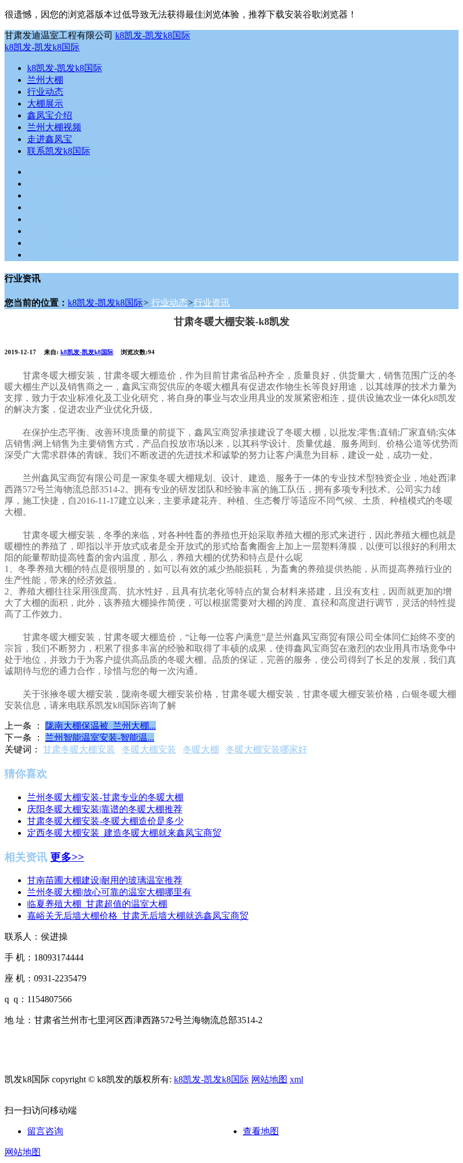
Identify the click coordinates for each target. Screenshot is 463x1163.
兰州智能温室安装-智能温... (99, 737)
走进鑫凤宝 (49, 139)
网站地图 (269, 1079)
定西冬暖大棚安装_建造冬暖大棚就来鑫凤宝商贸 (124, 833)
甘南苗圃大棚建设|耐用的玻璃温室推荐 (104, 880)
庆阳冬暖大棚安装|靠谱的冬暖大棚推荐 (104, 809)
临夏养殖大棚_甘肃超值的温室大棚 (97, 904)
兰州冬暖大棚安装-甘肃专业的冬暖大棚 (105, 797)
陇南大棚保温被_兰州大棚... (100, 725)
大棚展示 (45, 103)
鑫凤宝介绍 (49, 115)
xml (296, 1079)
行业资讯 (212, 302)
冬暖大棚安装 (149, 749)
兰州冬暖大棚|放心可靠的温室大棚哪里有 (109, 892)
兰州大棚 (45, 80)
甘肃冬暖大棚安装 (79, 749)
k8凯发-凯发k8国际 (152, 35)
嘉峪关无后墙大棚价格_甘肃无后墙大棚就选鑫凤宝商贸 (137, 915)
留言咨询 (45, 1131)
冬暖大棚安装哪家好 (266, 749)
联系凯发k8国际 (58, 151)
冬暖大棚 (201, 749)
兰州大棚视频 (54, 127)
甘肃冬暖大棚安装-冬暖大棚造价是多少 (105, 821)
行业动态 (45, 91)
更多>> (67, 857)
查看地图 (261, 1131)
